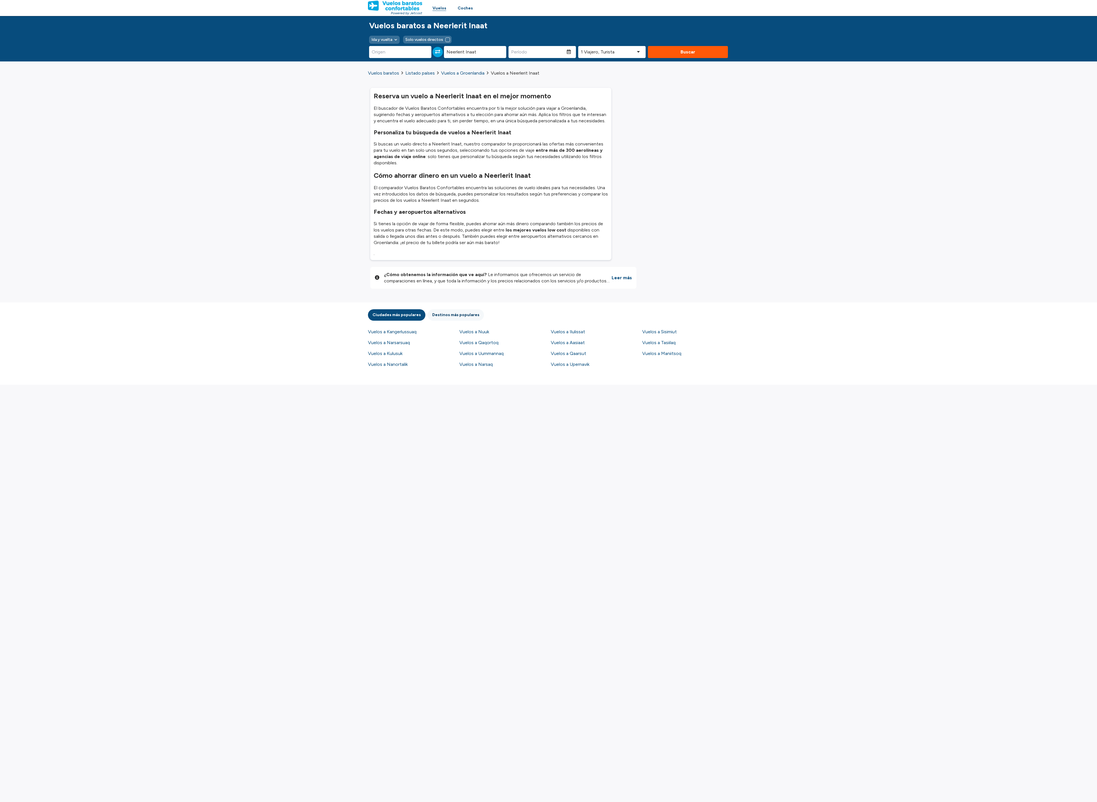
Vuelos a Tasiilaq (659, 342)
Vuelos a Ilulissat (568, 331)
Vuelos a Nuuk (474, 331)
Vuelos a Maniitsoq (661, 353)
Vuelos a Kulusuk (385, 353)
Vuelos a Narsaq (476, 364)
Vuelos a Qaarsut (568, 353)
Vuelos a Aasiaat (568, 342)
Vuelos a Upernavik (570, 364)
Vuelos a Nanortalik (388, 364)
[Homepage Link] (395, 6)
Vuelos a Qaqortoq (479, 342)
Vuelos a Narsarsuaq (389, 342)
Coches (465, 8)
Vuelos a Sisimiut (659, 331)
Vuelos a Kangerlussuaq (392, 331)
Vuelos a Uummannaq (481, 353)
